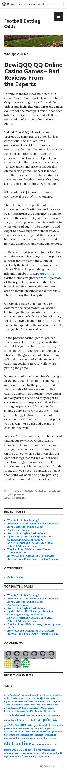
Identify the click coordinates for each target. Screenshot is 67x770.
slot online (18, 743)
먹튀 (35, 756)
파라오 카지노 (43, 756)
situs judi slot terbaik (40, 735)
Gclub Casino (47, 708)
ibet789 (29, 711)
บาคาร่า (17, 753)
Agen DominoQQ (12, 695)
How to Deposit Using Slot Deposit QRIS (30, 555)
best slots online (27, 698)
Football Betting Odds (22, 23)
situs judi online (38, 731)
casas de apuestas (13, 704)
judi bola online (17, 715)
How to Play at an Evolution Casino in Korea (33, 523)
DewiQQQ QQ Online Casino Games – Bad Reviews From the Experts (33, 74)
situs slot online (39, 738)
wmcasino (9, 753)
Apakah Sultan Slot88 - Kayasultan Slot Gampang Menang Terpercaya (30, 613)
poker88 (50, 720)
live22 (33, 720)
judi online (36, 715)
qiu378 (46, 725)
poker (40, 720)
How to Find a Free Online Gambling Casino (32, 559)
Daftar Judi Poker (31, 704)
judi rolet (46, 715)
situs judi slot (22, 735)
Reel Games (23, 728)
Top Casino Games (18, 530)
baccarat (25, 695)
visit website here (46, 750)
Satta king (43, 728)
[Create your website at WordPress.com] (33, 4)
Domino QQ (16, 708)
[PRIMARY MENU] (58, 16)
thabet (35, 744)
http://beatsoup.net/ (14, 711)
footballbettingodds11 (47, 491)
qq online (47, 273)
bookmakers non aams (22, 701)
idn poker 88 (40, 711)
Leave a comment (15, 497)
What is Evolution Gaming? (23, 520)
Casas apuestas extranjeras (46, 701)
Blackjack (40, 698)
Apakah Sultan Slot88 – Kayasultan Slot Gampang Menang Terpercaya (30, 538)
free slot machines (31, 708)
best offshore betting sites (43, 695)
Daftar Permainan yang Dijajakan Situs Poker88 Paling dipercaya (30, 544)
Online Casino (15, 577)
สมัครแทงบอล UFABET (32, 753)
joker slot (51, 711)
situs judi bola (23, 731)
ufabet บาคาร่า (25, 749)
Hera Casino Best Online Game (25, 526)
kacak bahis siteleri (20, 720)
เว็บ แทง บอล (26, 756)
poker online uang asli (23, 724)
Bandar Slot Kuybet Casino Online (27, 533)
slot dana (52, 738)
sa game (33, 728)
